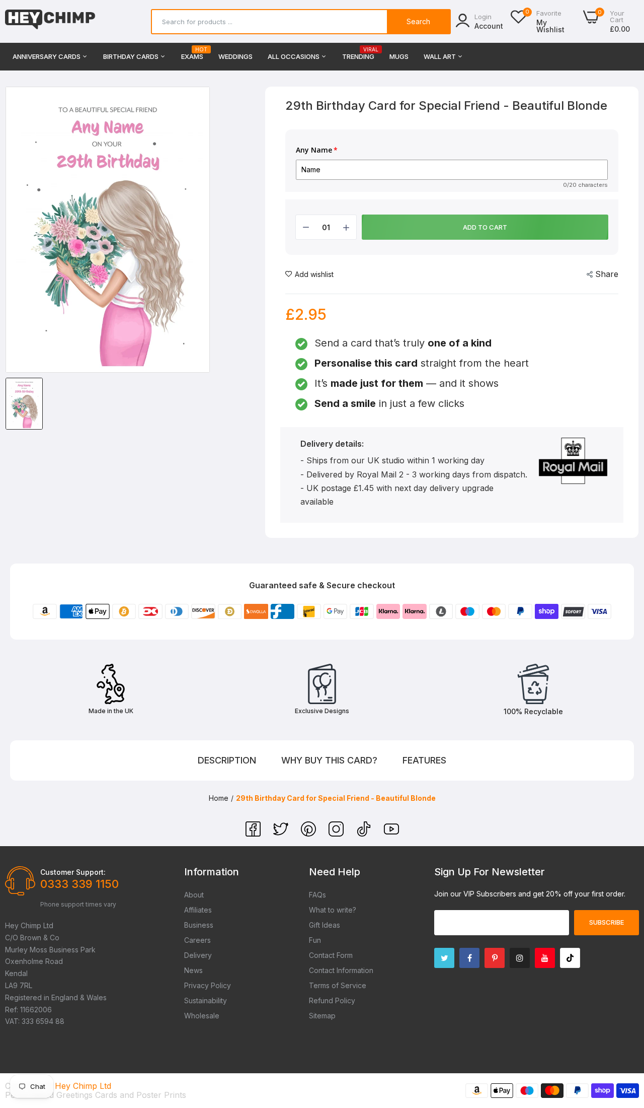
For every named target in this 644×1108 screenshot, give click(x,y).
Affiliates (198, 910)
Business (198, 925)
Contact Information (341, 970)
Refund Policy (332, 1000)
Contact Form (331, 955)
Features (424, 760)
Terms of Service (337, 985)
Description (227, 760)
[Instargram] (520, 958)
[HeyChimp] (50, 21)
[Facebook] (254, 833)
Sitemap (322, 1015)
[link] (623, 1035)
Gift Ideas (324, 925)
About (194, 894)
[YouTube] (391, 833)
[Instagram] (337, 833)
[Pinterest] (310, 833)
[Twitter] (282, 833)
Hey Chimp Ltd (83, 1086)
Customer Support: (73, 872)
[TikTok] (365, 833)
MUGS (399, 56)
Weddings (235, 56)
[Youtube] (545, 958)
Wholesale (201, 1015)
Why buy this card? (329, 760)
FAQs (317, 894)
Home (218, 798)
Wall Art (440, 56)
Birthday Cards (131, 56)
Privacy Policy (207, 985)
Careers (197, 940)
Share (606, 274)
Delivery (198, 955)
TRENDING (358, 53)
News (193, 970)
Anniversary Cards (47, 56)
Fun (315, 940)
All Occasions (294, 56)
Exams (192, 53)
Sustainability (205, 1000)
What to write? (332, 910)
